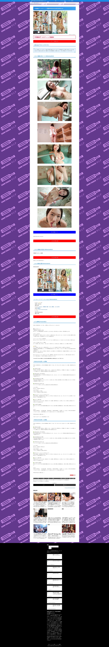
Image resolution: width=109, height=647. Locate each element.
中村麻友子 (63, 478)
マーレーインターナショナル (42, 309)
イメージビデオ (57, 306)
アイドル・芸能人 (51, 306)
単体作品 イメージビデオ (37, 481)
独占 (49, 644)
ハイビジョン (40, 306)
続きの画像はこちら (54, 232)
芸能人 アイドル (43, 481)
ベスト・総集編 (58, 644)
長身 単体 (47, 481)
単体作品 (44, 306)
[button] (65, 485)
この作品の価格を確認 (54, 240)
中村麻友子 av (67, 478)
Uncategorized (36, 478)
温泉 (47, 306)
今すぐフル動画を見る (54, 41)
